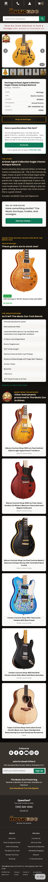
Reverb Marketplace (11, 753)
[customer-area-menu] (30, 3)
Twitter (21, 753)
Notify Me (24, 145)
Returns (36, 855)
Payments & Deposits (36, 847)
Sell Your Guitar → (24, 221)
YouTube (26, 753)
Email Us (24, 811)
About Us (12, 838)
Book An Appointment (12, 842)
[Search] (42, 18)
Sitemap (12, 859)
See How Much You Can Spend (24, 788)
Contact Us (36, 838)
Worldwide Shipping (36, 851)
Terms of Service (26, 873)
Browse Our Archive (24, 823)
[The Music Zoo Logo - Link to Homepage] (24, 11)
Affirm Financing (12, 847)
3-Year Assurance (36, 859)
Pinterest (36, 753)
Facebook (16, 753)
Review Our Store (12, 855)
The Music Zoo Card (12, 851)
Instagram (31, 753)
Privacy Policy (16, 873)
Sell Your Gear (36, 842)
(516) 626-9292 (35, 150)
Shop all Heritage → (24, 119)
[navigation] (6, 3)
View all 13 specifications (14, 385)
